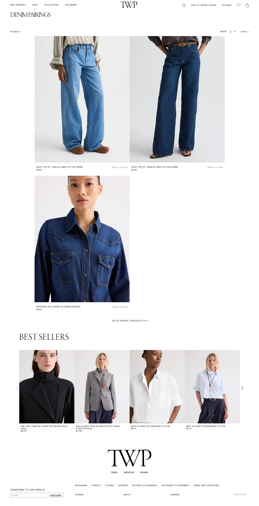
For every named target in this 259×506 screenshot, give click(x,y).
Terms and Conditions (206, 485)
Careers (175, 494)
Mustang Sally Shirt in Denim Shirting (58, 307)
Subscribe (55, 495)
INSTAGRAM (81, 485)
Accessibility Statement (175, 485)
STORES (109, 485)
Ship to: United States (203, 5)
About (126, 494)
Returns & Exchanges (144, 485)
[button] (35, 5)
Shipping (123, 485)
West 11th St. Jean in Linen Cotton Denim (59, 167)
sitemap (79, 494)
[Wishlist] (238, 5)
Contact (96, 485)
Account (227, 5)
